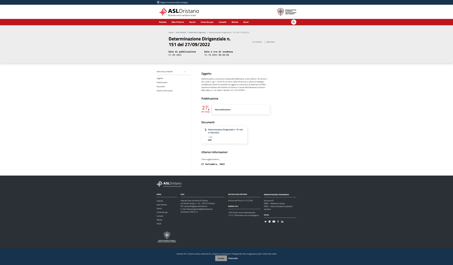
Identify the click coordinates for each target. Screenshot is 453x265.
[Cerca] (293, 22)
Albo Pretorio (178, 22)
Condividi (258, 41)
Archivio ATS (269, 200)
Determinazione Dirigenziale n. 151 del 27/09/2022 (225, 131)
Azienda (162, 22)
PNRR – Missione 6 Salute (274, 203)
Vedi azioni (270, 41)
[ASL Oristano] (158, 2)
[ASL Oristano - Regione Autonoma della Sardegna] (169, 183)
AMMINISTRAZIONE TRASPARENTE (276, 194)
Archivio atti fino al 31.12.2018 (240, 200)
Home (171, 32)
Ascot (246, 22)
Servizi (192, 22)
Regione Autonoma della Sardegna (174, 2)
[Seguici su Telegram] (265, 221)
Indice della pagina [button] (165, 71)
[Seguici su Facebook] (278, 221)
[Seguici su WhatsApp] (269, 221)
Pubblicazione (162, 82)
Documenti (161, 86)
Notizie (235, 22)
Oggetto (160, 78)
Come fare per (207, 22)
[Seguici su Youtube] (273, 221)
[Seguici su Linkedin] (282, 221)
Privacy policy (233, 258)
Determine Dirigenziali (197, 32)
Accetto (221, 258)
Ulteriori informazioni (165, 90)
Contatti (222, 22)
